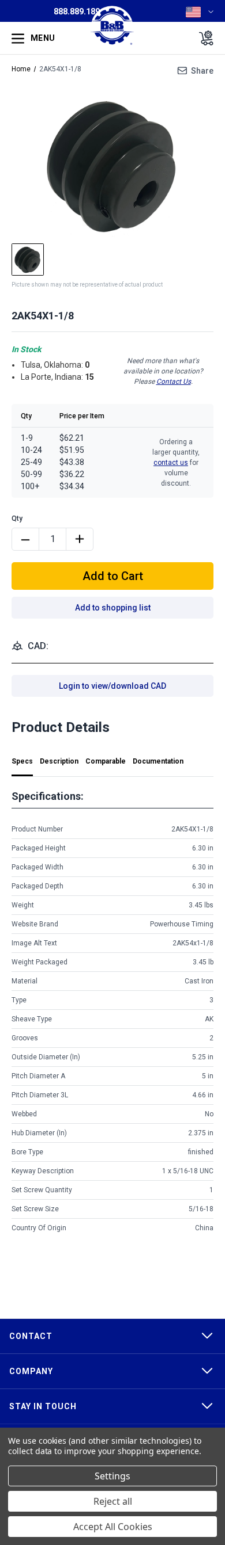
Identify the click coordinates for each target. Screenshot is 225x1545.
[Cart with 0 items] (202, 38)
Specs (22, 761)
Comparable (105, 761)
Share (202, 70)
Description (59, 761)
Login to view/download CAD (112, 686)
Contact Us (173, 381)
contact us (170, 463)
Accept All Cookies (112, 1526)
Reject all (112, 1501)
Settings (112, 1476)
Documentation (158, 761)
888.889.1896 (79, 11)
